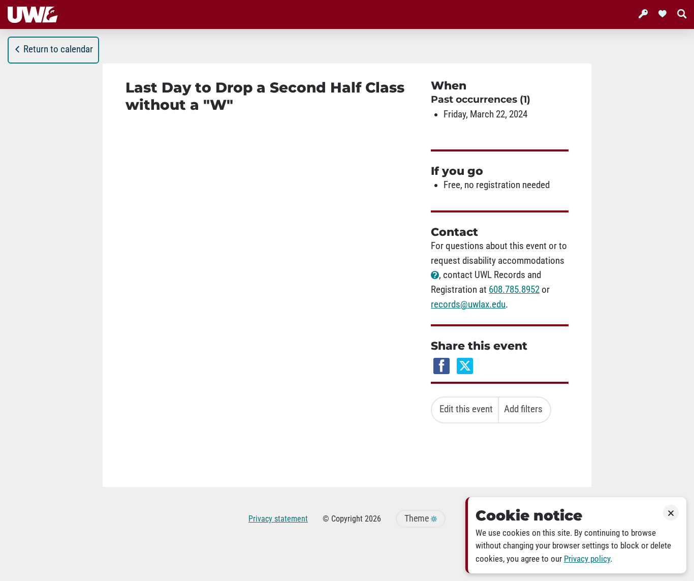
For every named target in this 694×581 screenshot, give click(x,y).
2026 (373, 519)
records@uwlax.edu (468, 304)
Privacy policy (587, 559)
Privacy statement (278, 519)
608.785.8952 (514, 289)
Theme (417, 518)
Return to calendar (58, 49)
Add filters (523, 409)
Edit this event (466, 409)
